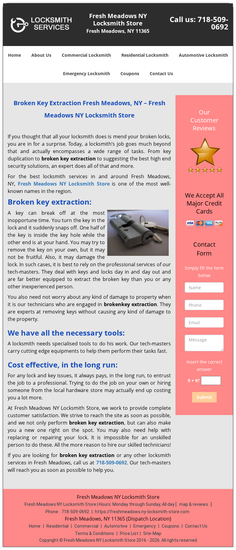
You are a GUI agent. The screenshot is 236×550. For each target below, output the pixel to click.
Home (14, 55)
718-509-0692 (213, 23)
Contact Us (161, 73)
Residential (57, 526)
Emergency (144, 526)
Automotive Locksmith (203, 55)
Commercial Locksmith (86, 55)
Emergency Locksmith (86, 73)
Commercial (86, 526)
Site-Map (152, 533)
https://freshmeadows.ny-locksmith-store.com (142, 511)
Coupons (129, 73)
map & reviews (194, 504)
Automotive (116, 526)
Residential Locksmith (144, 55)
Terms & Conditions (94, 533)
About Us (41, 55)
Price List (129, 533)
